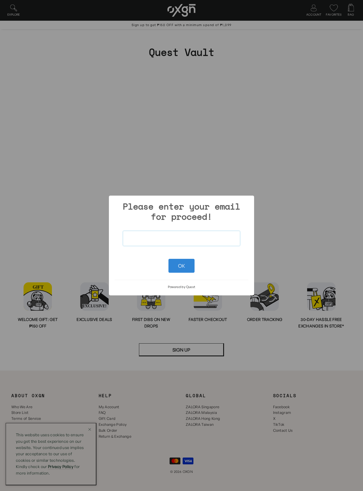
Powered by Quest (181, 287)
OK (181, 266)
